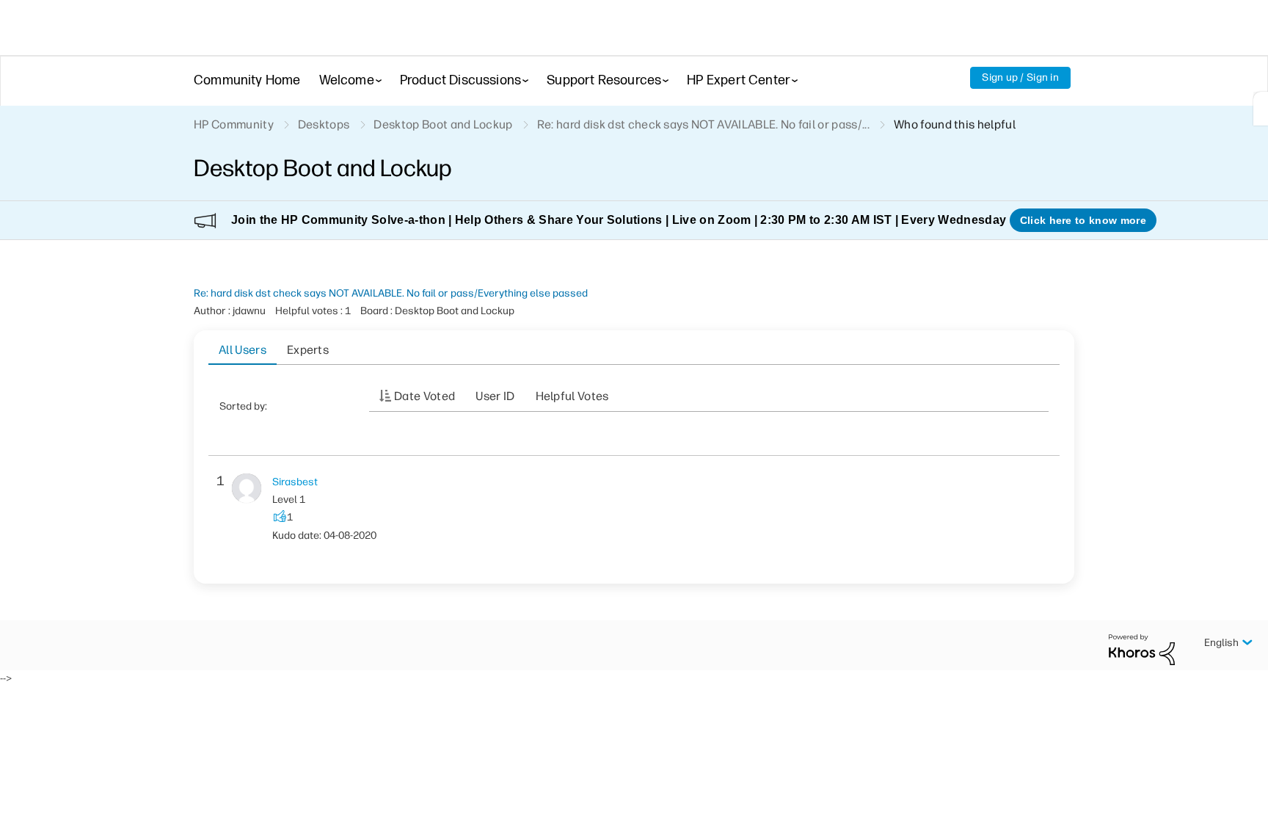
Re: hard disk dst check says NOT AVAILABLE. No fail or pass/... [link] (703, 124)
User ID (495, 396)
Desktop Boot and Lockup (443, 124)
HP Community (234, 124)
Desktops (324, 124)
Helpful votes (572, 396)
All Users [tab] (242, 350)
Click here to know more (1083, 220)
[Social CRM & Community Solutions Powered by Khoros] (1142, 648)
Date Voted (424, 396)
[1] (1260, 109)
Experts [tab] (308, 350)
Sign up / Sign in (1020, 77)
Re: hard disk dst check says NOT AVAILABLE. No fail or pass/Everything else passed (391, 293)
